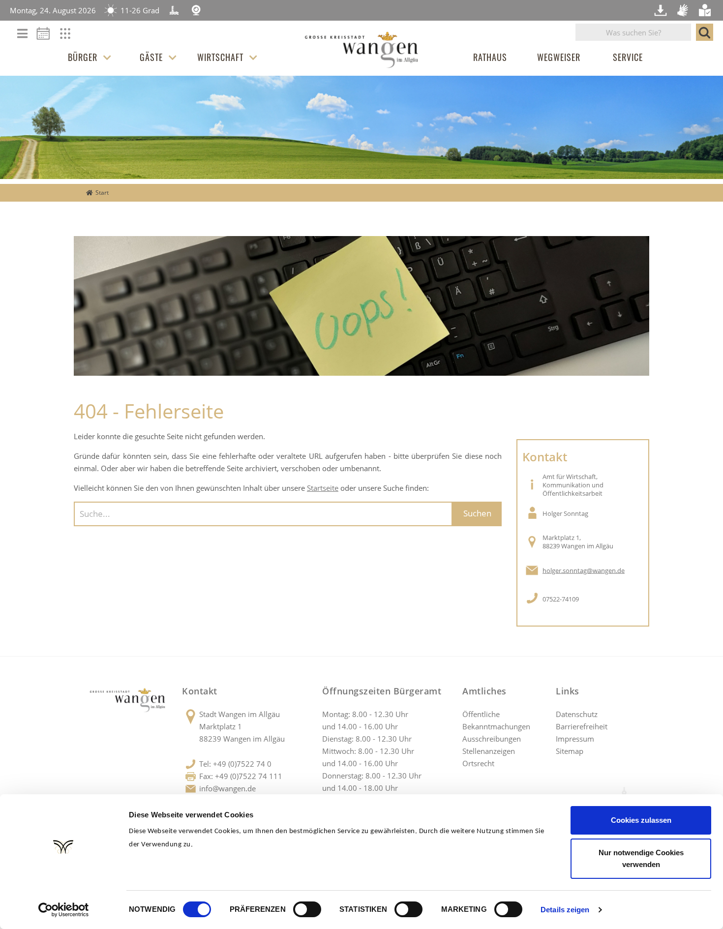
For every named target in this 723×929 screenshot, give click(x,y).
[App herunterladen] (661, 10)
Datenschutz (577, 714)
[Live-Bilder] (196, 10)
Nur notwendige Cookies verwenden (641, 858)
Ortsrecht (478, 763)
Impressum (575, 739)
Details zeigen (565, 909)
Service (628, 57)
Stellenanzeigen (488, 751)
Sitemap (569, 751)
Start (102, 192)
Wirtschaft (220, 57)
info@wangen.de (227, 788)
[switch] (307, 909)
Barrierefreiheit (581, 726)
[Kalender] (46, 36)
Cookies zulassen (641, 820)
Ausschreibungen (491, 739)
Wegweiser (558, 57)
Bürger (82, 57)
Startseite (322, 488)
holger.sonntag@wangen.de (583, 570)
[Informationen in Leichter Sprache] (705, 10)
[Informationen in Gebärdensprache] (683, 10)
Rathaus (490, 57)
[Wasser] (174, 10)
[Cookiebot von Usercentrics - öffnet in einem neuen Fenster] (64, 909)
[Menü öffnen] (22, 34)
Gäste (151, 57)
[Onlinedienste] (71, 36)
